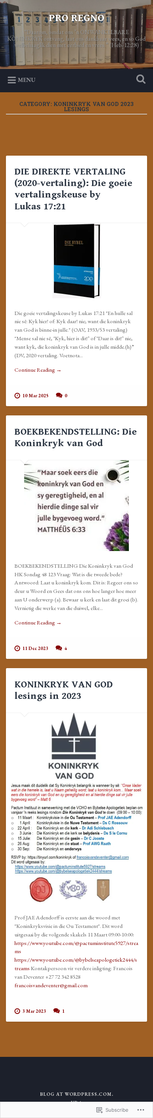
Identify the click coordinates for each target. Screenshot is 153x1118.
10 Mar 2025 (35, 395)
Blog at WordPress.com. (76, 1094)
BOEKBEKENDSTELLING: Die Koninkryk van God (75, 437)
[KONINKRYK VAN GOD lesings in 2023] (76, 808)
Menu (27, 80)
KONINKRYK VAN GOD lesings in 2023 (63, 690)
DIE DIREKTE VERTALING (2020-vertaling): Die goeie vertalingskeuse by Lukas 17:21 (73, 189)
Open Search (139, 80)
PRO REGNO (76, 18)
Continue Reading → (38, 370)
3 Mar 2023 (34, 1011)
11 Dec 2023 (35, 648)
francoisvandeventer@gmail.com (51, 985)
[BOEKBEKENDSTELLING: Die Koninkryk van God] (76, 505)
